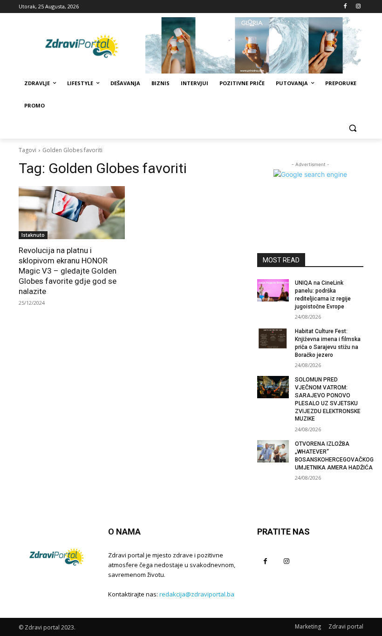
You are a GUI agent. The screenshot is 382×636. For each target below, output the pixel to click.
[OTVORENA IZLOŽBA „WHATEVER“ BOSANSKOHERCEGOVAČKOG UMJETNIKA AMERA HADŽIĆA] (273, 451)
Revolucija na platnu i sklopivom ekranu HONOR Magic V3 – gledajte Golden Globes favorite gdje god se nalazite (67, 271)
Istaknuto (33, 235)
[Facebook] (345, 6)
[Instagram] (358, 6)
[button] (352, 128)
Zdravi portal (345, 626)
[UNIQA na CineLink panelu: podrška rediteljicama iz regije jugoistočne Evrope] (273, 290)
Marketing (308, 626)
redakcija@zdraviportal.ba (196, 594)
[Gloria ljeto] (254, 45)
